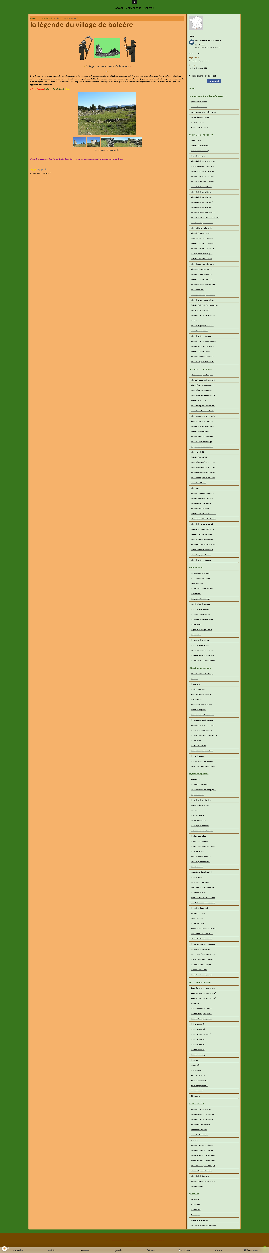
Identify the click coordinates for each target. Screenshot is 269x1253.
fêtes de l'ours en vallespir (201, 694)
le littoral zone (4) (198, 1039)
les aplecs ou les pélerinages (202, 720)
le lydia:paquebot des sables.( (202, 166)
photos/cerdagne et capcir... (202, 375)
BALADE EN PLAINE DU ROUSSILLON (204, 305)
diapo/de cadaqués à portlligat (203, 1166)
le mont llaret (196, 594)
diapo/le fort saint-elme (200, 233)
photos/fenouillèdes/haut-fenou (203, 519)
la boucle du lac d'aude (200, 645)
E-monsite (195, 1199)
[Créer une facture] (151, 1250)
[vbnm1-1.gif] (130, 48)
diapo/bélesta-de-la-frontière (203, 524)
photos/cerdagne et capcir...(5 (203, 395)
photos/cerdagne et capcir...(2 (203, 380)
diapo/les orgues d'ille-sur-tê (202, 362)
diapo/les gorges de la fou (201, 555)
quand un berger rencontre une (203, 928)
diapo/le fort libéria (198, 483)
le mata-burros (197, 867)
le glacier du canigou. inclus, (201, 630)
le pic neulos (196, 635)
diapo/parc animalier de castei (203, 472)
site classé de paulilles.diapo (202, 223)
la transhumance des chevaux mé (204, 735)
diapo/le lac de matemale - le (202, 411)
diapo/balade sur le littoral (201, 187)
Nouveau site (196, 140)
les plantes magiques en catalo (203, 944)
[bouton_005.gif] (84, 66)
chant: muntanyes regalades (202, 704)
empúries (194, 1140)
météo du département (200, 117)
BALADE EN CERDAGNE (200, 431)
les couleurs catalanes (199, 784)
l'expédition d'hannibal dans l (202, 934)
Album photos (133, 8)
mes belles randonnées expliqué (203, 1225)
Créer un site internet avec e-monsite (119, 1241)
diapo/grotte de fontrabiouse (202, 426)
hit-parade (195, 1204)
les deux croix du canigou (201, 964)
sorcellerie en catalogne (200, 949)
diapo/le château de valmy (201, 336)
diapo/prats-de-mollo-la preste (203, 544)
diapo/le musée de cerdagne (202, 436)
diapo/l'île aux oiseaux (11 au (201, 1124)
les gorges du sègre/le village (202, 619)
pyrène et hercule (198, 913)
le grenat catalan (197, 795)
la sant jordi (195, 684)
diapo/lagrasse (197, 1186)
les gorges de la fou (198, 892)
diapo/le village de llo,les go (201, 442)
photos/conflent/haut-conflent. (203, 462)
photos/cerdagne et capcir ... (202, 385)
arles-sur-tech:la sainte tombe (203, 898)
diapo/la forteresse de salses (202, 182)
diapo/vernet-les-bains (200, 508)
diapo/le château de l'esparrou (203, 315)
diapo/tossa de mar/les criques (203, 1181)
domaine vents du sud (199, 1220)
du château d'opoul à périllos (202, 650)
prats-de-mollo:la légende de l (202, 887)
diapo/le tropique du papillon (202, 326)
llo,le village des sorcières (200, 862)
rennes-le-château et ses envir (203, 1160)
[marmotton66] (107, 48)
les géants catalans (198, 746)
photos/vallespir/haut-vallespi (202, 539)
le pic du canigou (197, 851)
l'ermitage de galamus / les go (202, 529)
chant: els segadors (198, 710)
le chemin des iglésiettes (200, 614)
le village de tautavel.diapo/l (201, 254)
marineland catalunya (199, 1135)
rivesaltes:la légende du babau (202, 872)
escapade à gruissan (199, 1130)
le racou (194, 320)
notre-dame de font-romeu (202, 831)
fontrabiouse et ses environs (202, 421)
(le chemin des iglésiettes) (54, 89)
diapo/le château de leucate (202, 1119)
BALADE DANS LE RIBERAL (201, 351)
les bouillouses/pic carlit (200, 573)
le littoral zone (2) (198, 1029)
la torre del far (196, 624)
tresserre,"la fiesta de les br (201, 730)
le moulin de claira (198, 156)
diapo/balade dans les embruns (203, 161)
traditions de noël (198, 689)
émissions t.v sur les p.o (200, 127)
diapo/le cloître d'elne (199, 331)
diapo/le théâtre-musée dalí (202, 1145)
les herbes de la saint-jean (201, 800)
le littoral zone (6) (198, 1050)
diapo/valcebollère (198, 452)
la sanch (194, 679)
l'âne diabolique (197, 918)
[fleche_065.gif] (66, 89)
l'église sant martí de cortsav (202, 550)
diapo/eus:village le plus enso (202, 498)
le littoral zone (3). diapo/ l (201, 1034)
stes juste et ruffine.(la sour (201, 939)
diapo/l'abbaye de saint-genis (202, 264)
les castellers (196, 740)
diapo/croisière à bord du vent (203, 212)
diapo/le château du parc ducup (203, 341)
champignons (196, 1070)
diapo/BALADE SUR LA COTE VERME (205, 218)
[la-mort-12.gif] (83, 48)
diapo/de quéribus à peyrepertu (203, 1155)
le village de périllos (198, 836)
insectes (194, 1060)
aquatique (195, 1003)
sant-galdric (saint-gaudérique (203, 954)
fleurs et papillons (198, 1075)
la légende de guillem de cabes (203, 846)
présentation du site (199, 102)
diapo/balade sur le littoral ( (202, 192)
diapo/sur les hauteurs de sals (202, 176)
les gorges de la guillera (200, 640)
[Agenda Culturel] (251, 1250)
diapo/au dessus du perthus (202, 269)
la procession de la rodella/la (202, 761)
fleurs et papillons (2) (199, 1080)
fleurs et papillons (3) (199, 1086)
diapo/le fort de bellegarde (201, 274)
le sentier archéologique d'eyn (202, 655)
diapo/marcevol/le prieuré (201, 503)
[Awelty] (118, 1250)
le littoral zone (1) (197, 1024)
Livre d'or (148, 8)
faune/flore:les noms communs (203, 988)
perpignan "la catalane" (200, 310)
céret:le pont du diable (200, 882)
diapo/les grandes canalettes (202, 493)
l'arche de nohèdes (198, 820)
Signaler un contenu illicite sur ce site (150, 1241)
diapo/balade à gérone (200, 1176)
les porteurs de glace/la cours (202, 715)
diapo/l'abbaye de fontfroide (202, 1150)
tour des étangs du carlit (200, 578)
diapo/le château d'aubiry (201, 560)
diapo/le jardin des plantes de (202, 346)
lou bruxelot (195, 1210)
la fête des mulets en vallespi (202, 751)
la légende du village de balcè (202, 959)
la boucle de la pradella (200, 609)
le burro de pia (196, 877)
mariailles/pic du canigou (200, 604)
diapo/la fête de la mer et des (202, 725)
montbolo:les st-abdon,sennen (203, 903)
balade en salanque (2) (200, 151)
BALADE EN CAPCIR (198, 400)
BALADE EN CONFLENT (199, 457)
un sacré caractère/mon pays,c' (203, 790)
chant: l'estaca (196, 699)
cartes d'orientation (199, 107)
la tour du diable (197, 923)
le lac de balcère (197, 815)
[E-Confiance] (184, 1250)
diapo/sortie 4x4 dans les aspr (203, 284)
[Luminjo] (218, 1250)
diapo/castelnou (197, 290)
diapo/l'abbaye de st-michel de (203, 478)
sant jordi (194, 810)
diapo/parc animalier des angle (203, 416)
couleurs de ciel (197, 1091)
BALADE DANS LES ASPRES (201, 279)
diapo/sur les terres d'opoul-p (202, 248)
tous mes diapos (197, 122)
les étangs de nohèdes (200, 826)
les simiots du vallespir (199, 908)
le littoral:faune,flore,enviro (201, 1008)
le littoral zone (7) (198, 1055)
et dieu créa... (196, 779)
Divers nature (196, 1096)
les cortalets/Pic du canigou (202, 588)
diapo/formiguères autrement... (203, 406)
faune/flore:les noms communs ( (203, 993)
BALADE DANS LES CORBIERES (202, 243)
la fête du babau (197, 756)
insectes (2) (195, 1065)
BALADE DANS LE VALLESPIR (202, 534)
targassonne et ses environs (202, 447)
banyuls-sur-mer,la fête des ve (203, 766)
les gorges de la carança (200, 599)
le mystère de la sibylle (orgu (202, 975)
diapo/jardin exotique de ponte (203, 295)
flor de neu (195, 1215)
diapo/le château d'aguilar (201, 1109)
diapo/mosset (196, 488)
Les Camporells (197, 583)
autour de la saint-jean (200, 805)
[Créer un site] (18, 1250)
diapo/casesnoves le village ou (202, 356)
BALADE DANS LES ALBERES (201, 259)
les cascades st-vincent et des (203, 660)
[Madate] (51, 1250)
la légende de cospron (199, 841)
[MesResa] (84, 1250)
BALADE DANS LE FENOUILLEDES (203, 514)
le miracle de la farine (199, 970)
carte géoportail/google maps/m (203, 112)
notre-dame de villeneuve (201, 856)
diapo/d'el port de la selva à (201, 1171)
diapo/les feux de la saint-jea (202, 674)
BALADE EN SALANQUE (200, 146)
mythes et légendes (45, 18)
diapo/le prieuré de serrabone (202, 300)
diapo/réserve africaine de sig (202, 1114)
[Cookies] (4, 1248)
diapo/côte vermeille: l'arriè (201, 228)
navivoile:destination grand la (202, 238)
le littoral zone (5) (198, 1044)
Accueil (119, 8)
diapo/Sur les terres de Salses (202, 171)
